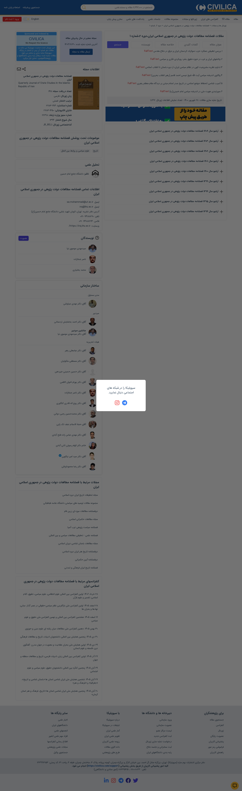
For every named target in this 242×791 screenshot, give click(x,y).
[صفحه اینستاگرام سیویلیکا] (117, 402)
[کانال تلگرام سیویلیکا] (124, 402)
